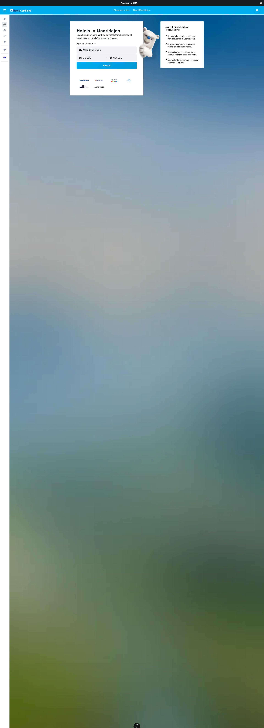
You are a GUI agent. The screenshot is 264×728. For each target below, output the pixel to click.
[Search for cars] (4, 30)
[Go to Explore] (4, 42)
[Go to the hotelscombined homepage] (20, 10)
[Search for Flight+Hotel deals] (4, 36)
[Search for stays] (4, 24)
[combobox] (86, 43)
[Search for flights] (4, 18)
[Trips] (4, 49)
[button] (261, 3)
